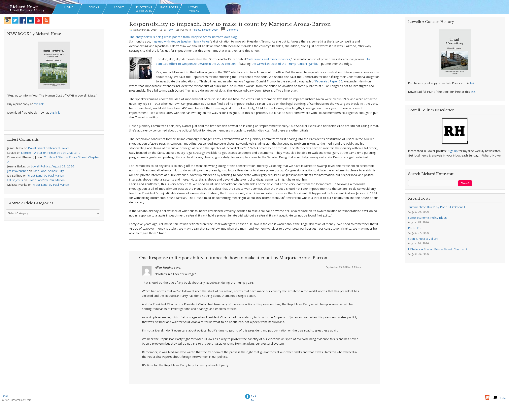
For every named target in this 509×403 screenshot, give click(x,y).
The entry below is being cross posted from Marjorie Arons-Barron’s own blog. (183, 37)
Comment (232, 29)
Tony (170, 29)
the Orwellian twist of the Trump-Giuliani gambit (285, 64)
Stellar (503, 398)
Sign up (453, 151)
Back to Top (255, 397)
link (472, 83)
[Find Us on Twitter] (15, 20)
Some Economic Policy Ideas (427, 217)
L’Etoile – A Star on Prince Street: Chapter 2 (50, 153)
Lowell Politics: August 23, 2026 (52, 166)
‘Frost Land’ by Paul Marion (45, 175)
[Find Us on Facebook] (22, 20)
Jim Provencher (17, 171)
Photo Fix (414, 228)
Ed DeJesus (15, 180)
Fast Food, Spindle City (48, 171)
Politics (196, 29)
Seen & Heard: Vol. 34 (423, 239)
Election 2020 (210, 29)
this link (39, 104)
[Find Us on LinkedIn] (30, 20)
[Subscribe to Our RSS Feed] (46, 20)
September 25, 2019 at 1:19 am (343, 267)
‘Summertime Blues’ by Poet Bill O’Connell (436, 207)
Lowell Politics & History (27, 10)
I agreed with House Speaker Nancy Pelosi (181, 41)
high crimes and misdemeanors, (269, 59)
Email (5, 396)
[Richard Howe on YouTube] (38, 20)
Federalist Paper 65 (328, 81)
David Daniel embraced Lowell (48, 148)
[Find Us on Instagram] (7, 20)
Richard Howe (24, 7)
